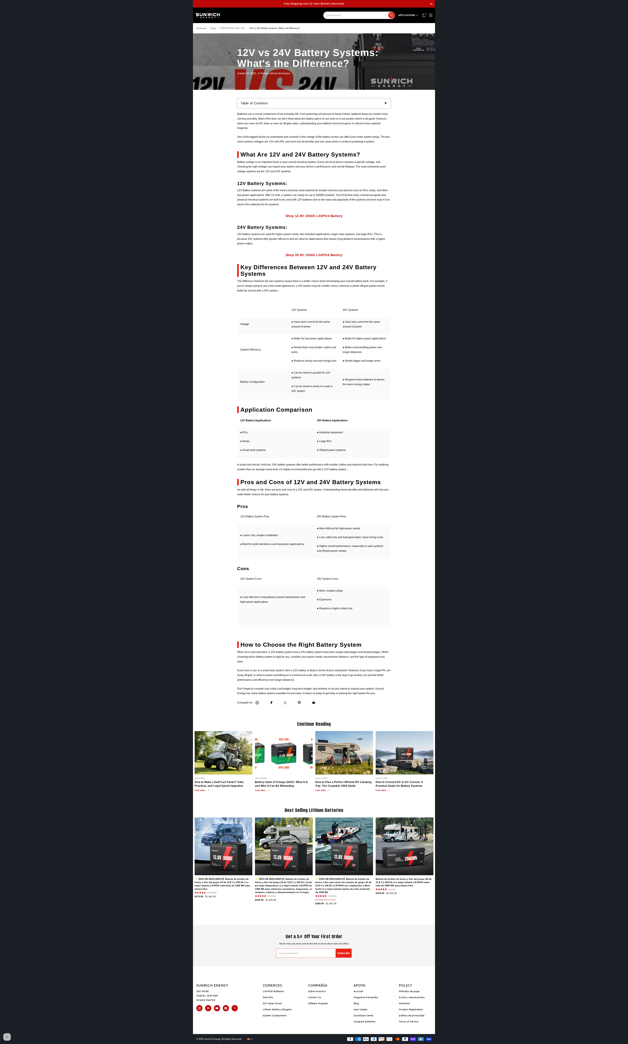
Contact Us (314, 997)
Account (358, 991)
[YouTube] (217, 1008)
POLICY (405, 985)
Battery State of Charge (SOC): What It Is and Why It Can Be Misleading (281, 784)
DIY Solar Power (272, 1003)
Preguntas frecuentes (366, 997)
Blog (356, 1003)
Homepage (201, 28)
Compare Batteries (364, 1021)
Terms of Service (408, 1021)
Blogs (213, 28)
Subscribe (343, 953)
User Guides (360, 1009)
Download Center (364, 1015)
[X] (235, 1008)
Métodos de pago (409, 991)
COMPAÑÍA (317, 985)
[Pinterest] (208, 1008)
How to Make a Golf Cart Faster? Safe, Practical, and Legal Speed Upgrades (219, 784)
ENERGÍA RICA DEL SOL (232, 28)
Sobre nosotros (317, 991)
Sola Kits (268, 997)
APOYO (360, 985)
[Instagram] (199, 1008)
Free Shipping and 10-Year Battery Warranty (314, 3)
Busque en (391, 15)
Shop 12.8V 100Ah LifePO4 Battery (314, 216)
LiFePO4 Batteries (273, 991)
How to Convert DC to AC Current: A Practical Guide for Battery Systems (399, 784)
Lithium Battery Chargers (277, 1009)
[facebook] (226, 1008)
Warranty (404, 1003)
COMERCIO (272, 985)
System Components (275, 1015)
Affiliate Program (318, 1003)
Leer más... (201, 790)
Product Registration (411, 1009)
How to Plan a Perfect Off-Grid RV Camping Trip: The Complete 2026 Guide (343, 784)
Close (431, 4)
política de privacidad (411, 1015)
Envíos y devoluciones (412, 997)
